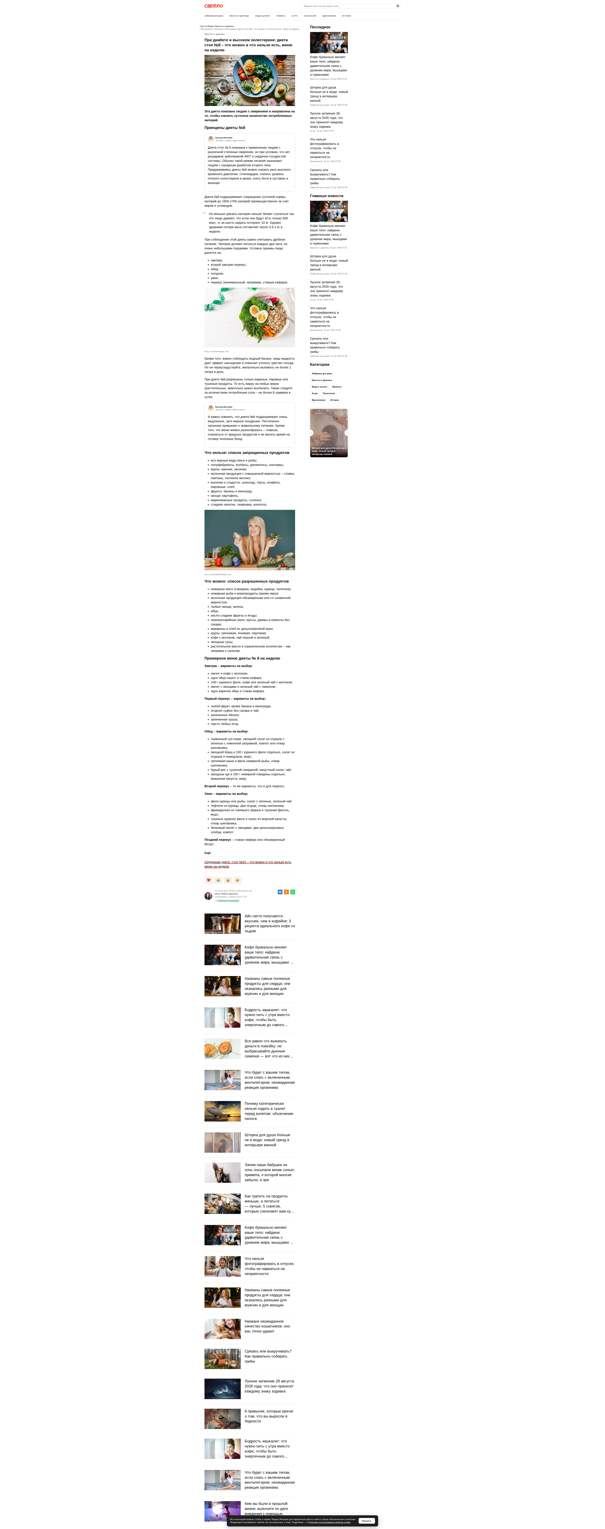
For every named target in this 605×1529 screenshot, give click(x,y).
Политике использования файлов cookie (329, 1522)
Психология (310, 16)
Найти (398, 6)
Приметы (281, 16)
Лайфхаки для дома (214, 16)
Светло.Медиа (207, 26)
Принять (367, 1521)
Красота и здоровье (239, 16)
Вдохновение (329, 16)
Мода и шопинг (262, 16)
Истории (346, 16)
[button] (346, 433)
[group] (329, 433)
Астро (295, 16)
